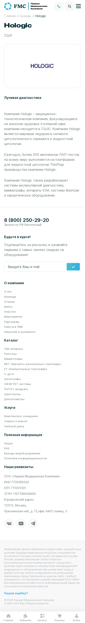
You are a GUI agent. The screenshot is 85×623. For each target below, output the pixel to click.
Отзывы (9, 301)
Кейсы (8, 306)
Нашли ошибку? (16, 593)
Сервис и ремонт (16, 421)
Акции (8, 443)
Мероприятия (13, 316)
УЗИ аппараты (13, 348)
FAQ (6, 448)
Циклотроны (12, 394)
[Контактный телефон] (58, 6)
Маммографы (13, 358)
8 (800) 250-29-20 (26, 220)
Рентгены (10, 353)
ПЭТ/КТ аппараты (16, 389)
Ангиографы (12, 379)
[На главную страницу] (26, 6)
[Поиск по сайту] (69, 6)
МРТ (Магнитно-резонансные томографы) (32, 364)
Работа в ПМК (13, 326)
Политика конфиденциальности (25, 458)
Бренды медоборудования (22, 453)
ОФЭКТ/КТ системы (17, 384)
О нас (8, 291)
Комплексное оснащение (21, 416)
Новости (10, 311)
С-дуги (9, 374)
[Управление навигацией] (78, 6)
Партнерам (11, 321)
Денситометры (14, 399)
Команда (10, 296)
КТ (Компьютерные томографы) (25, 369)
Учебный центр (14, 426)
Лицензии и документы (20, 331)
